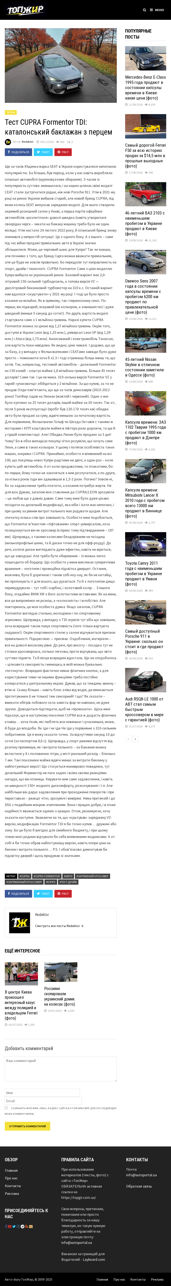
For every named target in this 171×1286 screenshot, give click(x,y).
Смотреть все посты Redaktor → (59, 926)
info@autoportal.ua (76, 1242)
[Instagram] (19, 1226)
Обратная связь (139, 1186)
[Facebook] (6, 1226)
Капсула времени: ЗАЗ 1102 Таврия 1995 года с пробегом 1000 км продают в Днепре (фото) (145, 433)
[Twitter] (14, 1226)
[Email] (31, 1226)
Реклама (12, 1193)
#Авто (68, 876)
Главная (11, 1170)
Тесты (10, 112)
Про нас (11, 1178)
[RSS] (27, 1226)
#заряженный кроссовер (24, 882)
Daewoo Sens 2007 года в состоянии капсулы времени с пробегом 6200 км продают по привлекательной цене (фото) (143, 296)
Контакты (13, 1185)
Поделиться (20, 152)
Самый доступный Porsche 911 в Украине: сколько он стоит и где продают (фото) (144, 642)
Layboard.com (94, 1259)
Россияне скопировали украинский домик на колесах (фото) (59, 996)
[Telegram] (23, 1226)
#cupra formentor (47, 876)
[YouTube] (10, 1226)
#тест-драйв (68, 882)
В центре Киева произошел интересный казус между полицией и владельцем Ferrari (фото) (21, 1005)
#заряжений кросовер (92, 876)
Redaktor (28, 142)
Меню (159, 10)
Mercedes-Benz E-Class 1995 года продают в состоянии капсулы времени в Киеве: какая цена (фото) (145, 88)
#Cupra (25, 876)
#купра (50, 882)
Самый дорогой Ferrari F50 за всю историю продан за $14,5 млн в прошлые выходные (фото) (145, 156)
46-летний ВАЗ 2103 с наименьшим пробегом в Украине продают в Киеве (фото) (145, 223)
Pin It (65, 152)
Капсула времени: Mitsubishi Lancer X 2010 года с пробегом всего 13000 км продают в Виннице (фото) (145, 503)
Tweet (45, 152)
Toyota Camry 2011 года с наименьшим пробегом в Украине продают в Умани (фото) (143, 574)
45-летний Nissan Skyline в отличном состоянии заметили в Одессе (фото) (144, 367)
